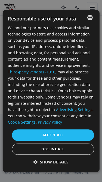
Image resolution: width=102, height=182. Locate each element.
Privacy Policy (50, 122)
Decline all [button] (52, 149)
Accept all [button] (53, 135)
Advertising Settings (74, 109)
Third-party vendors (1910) (32, 71)
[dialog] (50, 91)
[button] (51, 162)
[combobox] (90, 17)
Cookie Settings (22, 122)
